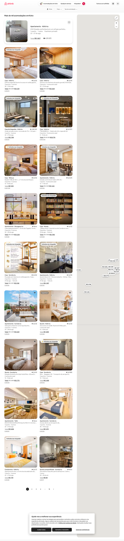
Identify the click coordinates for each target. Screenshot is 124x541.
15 (49, 489)
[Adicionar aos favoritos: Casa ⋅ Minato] (70, 195)
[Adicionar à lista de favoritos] (69, 22)
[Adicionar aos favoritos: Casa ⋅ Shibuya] (34, 146)
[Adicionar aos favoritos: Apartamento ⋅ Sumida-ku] (34, 292)
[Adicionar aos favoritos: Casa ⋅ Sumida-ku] (34, 244)
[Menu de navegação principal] (118, 3)
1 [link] (27, 489)
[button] (35, 38)
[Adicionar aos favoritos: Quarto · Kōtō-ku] (70, 292)
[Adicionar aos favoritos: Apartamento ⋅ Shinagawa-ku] (34, 195)
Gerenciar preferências (83, 530)
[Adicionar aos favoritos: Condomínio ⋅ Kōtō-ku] (34, 438)
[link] (23, 489)
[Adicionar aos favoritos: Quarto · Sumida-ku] (34, 341)
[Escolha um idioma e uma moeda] (113, 3)
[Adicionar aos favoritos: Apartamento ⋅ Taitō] (34, 389)
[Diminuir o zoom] (116, 26)
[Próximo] (53, 489)
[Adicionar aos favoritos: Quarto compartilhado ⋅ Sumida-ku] (70, 438)
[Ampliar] (116, 23)
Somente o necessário (62, 530)
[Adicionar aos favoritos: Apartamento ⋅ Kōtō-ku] (70, 146)
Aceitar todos (41, 530)
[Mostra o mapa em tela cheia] (116, 18)
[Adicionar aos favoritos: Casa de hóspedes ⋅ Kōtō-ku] (34, 98)
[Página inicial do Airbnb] (9, 3)
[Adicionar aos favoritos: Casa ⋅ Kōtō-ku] (34, 49)
